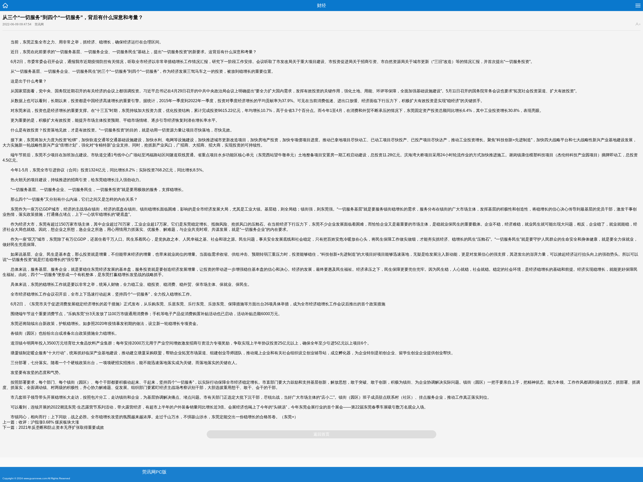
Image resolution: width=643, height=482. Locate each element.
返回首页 (321, 434)
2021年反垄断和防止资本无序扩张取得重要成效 (61, 427)
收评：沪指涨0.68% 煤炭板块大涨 (49, 422)
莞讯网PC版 (154, 471)
